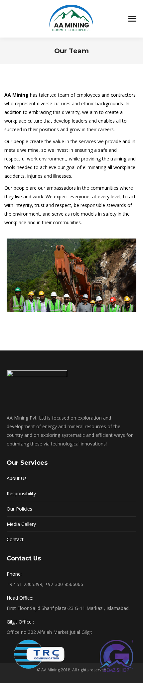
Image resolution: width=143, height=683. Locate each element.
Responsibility (21, 493)
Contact (15, 539)
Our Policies (19, 509)
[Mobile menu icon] (132, 19)
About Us (17, 478)
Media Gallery (21, 524)
